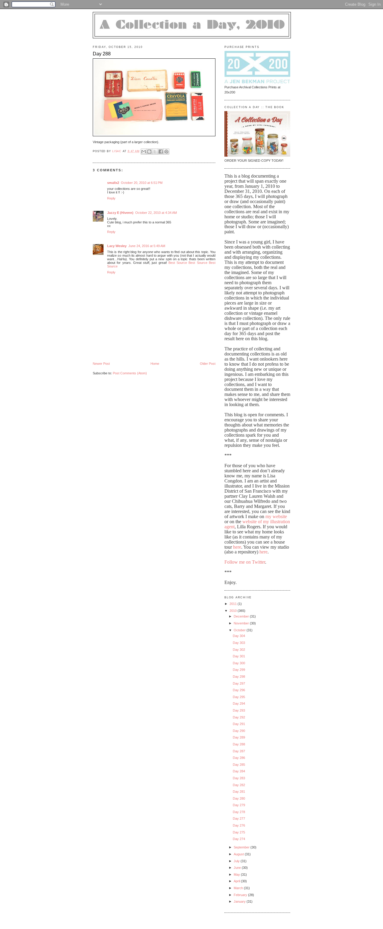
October (240, 630)
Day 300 (239, 663)
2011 (234, 604)
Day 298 (239, 676)
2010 (234, 610)
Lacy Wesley (117, 246)
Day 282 (239, 785)
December (242, 616)
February (241, 895)
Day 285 (239, 764)
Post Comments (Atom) (130, 373)
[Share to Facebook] (161, 152)
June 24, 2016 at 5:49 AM (146, 246)
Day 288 (239, 744)
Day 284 (239, 771)
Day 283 (239, 778)
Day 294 (239, 703)
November (242, 623)
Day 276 (239, 825)
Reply (111, 198)
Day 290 (239, 731)
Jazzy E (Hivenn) (120, 212)
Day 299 (239, 669)
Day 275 (239, 832)
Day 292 (239, 717)
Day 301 (239, 656)
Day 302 (239, 649)
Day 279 (239, 805)
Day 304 (239, 636)
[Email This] (144, 152)
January (240, 901)
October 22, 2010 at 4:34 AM (156, 212)
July (237, 861)
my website (276, 516)
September (242, 847)
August (239, 854)
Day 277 (239, 818)
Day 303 (239, 642)
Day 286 (239, 757)
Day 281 (239, 791)
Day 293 (239, 710)
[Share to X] (155, 152)
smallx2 (113, 182)
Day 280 (239, 798)
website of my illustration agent (257, 524)
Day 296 (239, 690)
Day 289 (239, 737)
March (239, 888)
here (237, 547)
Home (155, 363)
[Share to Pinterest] (166, 152)
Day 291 (239, 724)
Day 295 (239, 697)
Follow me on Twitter (244, 562)
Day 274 (239, 839)
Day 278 (239, 812)
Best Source (177, 262)
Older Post (207, 363)
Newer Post (101, 363)
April (237, 881)
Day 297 (239, 683)
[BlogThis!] (149, 152)
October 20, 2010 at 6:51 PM (141, 182)
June (238, 867)
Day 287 (239, 751)
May (237, 874)
